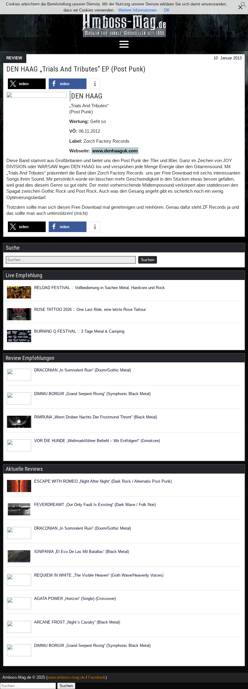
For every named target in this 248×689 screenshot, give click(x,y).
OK (167, 10)
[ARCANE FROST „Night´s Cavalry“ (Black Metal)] (19, 628)
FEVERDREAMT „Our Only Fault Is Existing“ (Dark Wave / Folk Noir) (95, 504)
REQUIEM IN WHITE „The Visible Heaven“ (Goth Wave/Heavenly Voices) (98, 575)
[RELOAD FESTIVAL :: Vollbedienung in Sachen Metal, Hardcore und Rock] (19, 292)
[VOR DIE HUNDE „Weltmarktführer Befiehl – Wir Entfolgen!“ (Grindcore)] (19, 446)
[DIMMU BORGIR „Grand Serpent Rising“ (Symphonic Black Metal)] (19, 399)
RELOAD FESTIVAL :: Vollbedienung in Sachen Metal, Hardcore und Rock (99, 287)
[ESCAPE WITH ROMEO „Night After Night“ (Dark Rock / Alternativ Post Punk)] (19, 487)
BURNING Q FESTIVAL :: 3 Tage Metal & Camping (79, 331)
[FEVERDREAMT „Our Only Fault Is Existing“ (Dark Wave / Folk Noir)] (19, 510)
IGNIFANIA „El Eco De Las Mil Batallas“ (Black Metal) (81, 551)
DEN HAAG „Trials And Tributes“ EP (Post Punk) (75, 69)
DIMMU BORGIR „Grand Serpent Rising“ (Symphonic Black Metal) (92, 393)
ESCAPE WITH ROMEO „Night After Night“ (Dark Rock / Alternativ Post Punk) (103, 481)
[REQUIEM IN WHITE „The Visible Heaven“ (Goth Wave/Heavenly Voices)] (19, 581)
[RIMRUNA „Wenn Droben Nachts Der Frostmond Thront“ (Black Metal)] (19, 423)
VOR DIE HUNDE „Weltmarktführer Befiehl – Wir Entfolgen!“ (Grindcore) (97, 440)
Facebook (97, 677)
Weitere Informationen (137, 10)
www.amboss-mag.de (66, 677)
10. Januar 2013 (228, 58)
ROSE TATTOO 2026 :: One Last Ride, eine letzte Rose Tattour (90, 309)
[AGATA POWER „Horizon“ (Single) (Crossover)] (19, 604)
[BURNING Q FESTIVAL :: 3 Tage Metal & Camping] (19, 336)
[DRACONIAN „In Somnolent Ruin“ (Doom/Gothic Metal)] (19, 376)
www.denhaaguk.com (115, 150)
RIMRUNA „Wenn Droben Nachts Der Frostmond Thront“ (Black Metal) (95, 417)
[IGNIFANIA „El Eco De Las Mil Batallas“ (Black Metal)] (19, 557)
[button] (243, 6)
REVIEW (14, 58)
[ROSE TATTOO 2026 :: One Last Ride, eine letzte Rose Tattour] (19, 314)
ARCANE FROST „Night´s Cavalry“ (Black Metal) (77, 622)
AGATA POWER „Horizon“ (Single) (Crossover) (75, 598)
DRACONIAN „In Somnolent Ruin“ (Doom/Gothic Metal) (82, 370)
